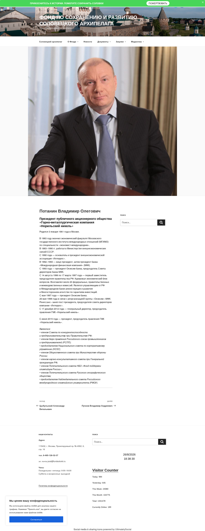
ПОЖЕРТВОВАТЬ (158, 3)
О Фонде (72, 41)
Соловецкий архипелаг (50, 41)
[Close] (203, 2)
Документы (102, 41)
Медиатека (136, 41)
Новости (88, 41)
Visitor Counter (105, 470)
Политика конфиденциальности (53, 485)
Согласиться (36, 519)
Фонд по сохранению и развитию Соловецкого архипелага (88, 20)
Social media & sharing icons (88, 529)
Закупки (120, 41)
